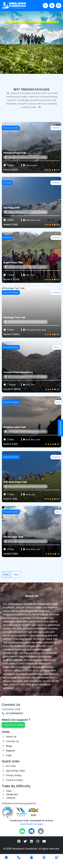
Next (16, 574)
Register (10, 750)
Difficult (10, 798)
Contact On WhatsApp (13, 725)
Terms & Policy (14, 780)
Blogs (9, 746)
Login (9, 755)
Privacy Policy (14, 775)
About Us (11, 736)
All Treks (11, 766)
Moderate (12, 794)
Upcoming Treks (15, 770)
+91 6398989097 (14, 713)
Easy (9, 791)
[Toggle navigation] (58, 5)
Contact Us (12, 741)
